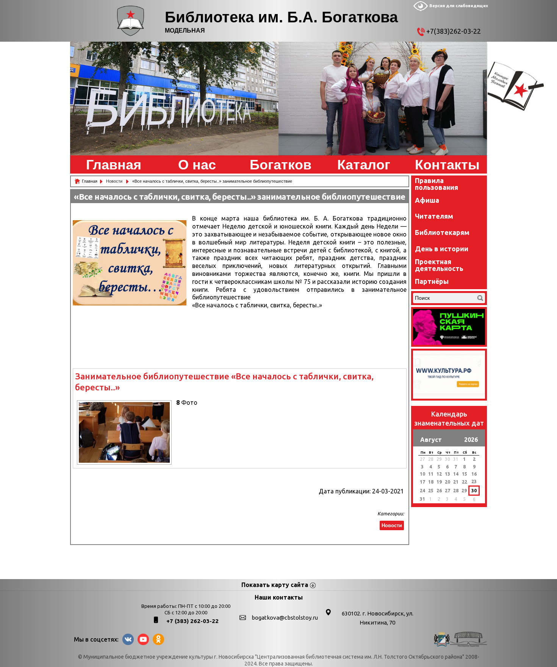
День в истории (441, 248)
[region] (174, 98)
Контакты (447, 164)
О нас (197, 164)
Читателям (434, 216)
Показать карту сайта (274, 584)
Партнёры (432, 281)
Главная (113, 164)
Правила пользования (436, 184)
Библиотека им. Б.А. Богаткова (281, 17)
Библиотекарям (442, 232)
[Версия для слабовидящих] (420, 9)
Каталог (363, 164)
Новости (115, 181)
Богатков (280, 164)
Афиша (427, 200)
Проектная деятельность (439, 265)
